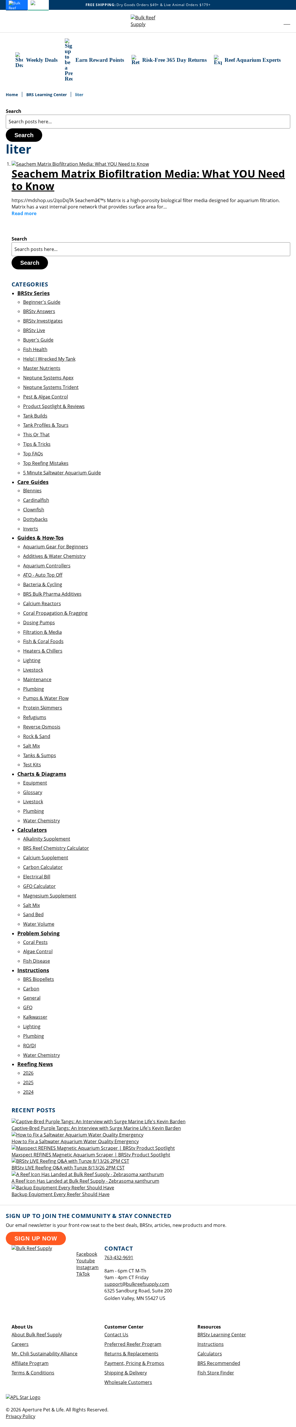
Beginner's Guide (41, 302)
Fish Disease (36, 961)
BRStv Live (34, 330)
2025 (28, 1082)
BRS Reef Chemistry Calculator (56, 848)
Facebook (86, 1254)
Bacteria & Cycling (42, 584)
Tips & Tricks (37, 444)
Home (12, 94)
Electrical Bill (36, 876)
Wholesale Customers (128, 1382)
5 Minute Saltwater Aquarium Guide (62, 473)
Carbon (31, 989)
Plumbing (33, 689)
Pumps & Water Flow (46, 698)
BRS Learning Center (47, 94)
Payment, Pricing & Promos (134, 1363)
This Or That (36, 434)
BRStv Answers (39, 311)
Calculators (209, 1353)
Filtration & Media (42, 632)
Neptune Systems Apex (48, 378)
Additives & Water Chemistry (54, 556)
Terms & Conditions (33, 1373)
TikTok (83, 1274)
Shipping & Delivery (125, 1373)
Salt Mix (31, 746)
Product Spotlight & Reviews (54, 406)
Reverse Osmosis (41, 727)
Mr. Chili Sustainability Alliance (44, 1353)
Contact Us (116, 1334)
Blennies (32, 490)
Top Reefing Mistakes (46, 463)
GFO (27, 1007)
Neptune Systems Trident (51, 387)
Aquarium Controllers (47, 565)
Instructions (210, 1344)
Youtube (85, 1261)
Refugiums (34, 717)
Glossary (32, 792)
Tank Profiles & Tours (46, 425)
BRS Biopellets (38, 979)
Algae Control (38, 951)
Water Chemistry (41, 820)
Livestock (33, 670)
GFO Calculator (39, 886)
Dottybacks (35, 519)
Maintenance (37, 679)
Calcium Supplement (45, 857)
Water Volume (38, 924)
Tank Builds (35, 416)
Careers (20, 1344)
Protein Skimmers (42, 708)
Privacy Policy (20, 1416)
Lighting (31, 660)
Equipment (35, 783)
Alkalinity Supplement (46, 839)
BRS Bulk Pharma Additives (52, 594)
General (31, 998)
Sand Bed (33, 914)
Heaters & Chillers (42, 651)
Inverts (30, 529)
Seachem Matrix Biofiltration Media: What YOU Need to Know (148, 180)
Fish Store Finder (215, 1373)
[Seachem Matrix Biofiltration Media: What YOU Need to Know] (80, 164)
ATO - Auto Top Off (42, 575)
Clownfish (33, 509)
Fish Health (35, 349)
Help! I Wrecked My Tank (49, 359)
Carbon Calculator (43, 867)
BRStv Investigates (43, 321)
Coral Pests (35, 942)
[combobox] (148, 121)
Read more (24, 213)
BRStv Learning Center (221, 1334)
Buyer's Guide (38, 340)
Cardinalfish (36, 500)
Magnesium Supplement (49, 896)
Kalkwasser (35, 1017)
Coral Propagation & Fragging (55, 613)
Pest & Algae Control (45, 397)
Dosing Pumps (39, 622)
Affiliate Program (30, 1363)
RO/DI (29, 1045)
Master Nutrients (41, 368)
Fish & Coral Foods (43, 641)
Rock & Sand (36, 736)
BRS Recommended (218, 1363)
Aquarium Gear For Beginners (55, 546)
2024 (28, 1092)
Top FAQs (33, 453)
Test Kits (32, 764)
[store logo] (148, 21)
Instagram (87, 1267)
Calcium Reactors (42, 603)
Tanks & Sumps (39, 755)
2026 (28, 1073)
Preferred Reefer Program (132, 1344)
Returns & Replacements (131, 1353)
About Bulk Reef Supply (37, 1334)
